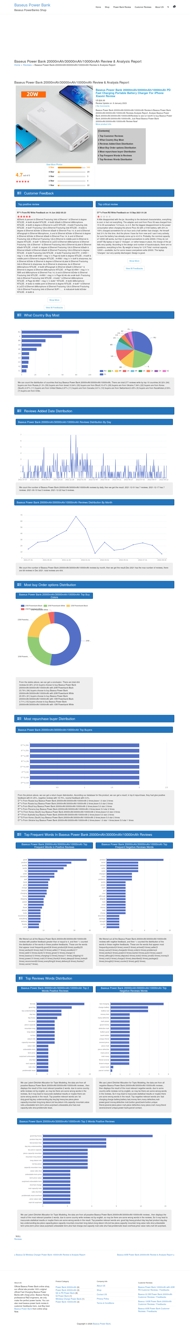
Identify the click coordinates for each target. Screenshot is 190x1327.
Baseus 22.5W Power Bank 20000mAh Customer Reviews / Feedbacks (155, 1295)
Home (98, 7)
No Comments (103, 105)
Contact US (102, 1294)
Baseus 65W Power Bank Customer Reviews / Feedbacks (154, 1310)
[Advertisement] (95, 35)
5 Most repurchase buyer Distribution (117, 151)
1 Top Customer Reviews (110, 135)
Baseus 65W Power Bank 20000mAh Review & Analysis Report (145, 1254)
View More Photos (54, 164)
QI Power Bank (62, 1295)
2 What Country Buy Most (111, 139)
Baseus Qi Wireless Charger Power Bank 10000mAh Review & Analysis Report (50, 1254)
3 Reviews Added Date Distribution (115, 143)
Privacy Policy (103, 1298)
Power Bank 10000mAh (66, 1301)
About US (159, 7)
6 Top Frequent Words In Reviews (115, 155)
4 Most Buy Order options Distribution (117, 147)
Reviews (18, 1239)
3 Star (51, 176)
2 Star (51, 180)
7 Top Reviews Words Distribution (115, 159)
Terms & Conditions (105, 1303)
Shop (107, 7)
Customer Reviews (143, 7)
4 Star (51, 171)
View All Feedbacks (54, 307)
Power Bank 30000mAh (66, 1290)
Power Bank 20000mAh (66, 1287)
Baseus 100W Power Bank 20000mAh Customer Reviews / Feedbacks (155, 1302)
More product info (103, 124)
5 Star (51, 167)
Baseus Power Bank (32, 5)
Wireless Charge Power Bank (68, 1298)
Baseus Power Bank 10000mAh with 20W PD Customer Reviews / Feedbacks (156, 1288)
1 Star (51, 185)
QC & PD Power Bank (65, 1293)
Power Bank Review (122, 7)
